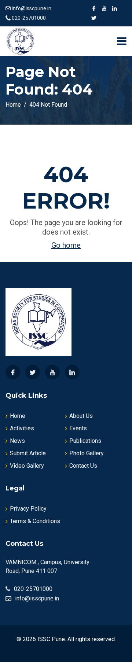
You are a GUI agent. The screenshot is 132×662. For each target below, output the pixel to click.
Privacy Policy (28, 508)
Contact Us (83, 465)
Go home (66, 245)
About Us (81, 415)
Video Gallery (27, 465)
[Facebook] (13, 372)
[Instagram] (72, 372)
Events (78, 428)
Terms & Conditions (35, 521)
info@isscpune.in (31, 8)
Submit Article (28, 453)
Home (17, 415)
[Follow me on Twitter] (93, 18)
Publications (85, 440)
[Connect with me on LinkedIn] (114, 8)
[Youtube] (52, 372)
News (17, 440)
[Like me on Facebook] (93, 8)
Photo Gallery (86, 453)
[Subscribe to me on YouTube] (104, 8)
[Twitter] (32, 372)
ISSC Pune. (51, 639)
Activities (22, 428)
